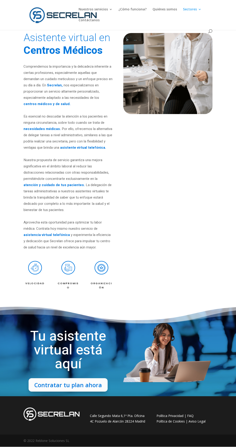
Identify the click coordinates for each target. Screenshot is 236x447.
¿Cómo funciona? (132, 9)
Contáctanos (89, 20)
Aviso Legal (197, 421)
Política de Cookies (170, 421)
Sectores (190, 9)
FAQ (190, 416)
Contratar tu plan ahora (68, 385)
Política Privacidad (169, 416)
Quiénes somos (165, 9)
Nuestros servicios (93, 9)
